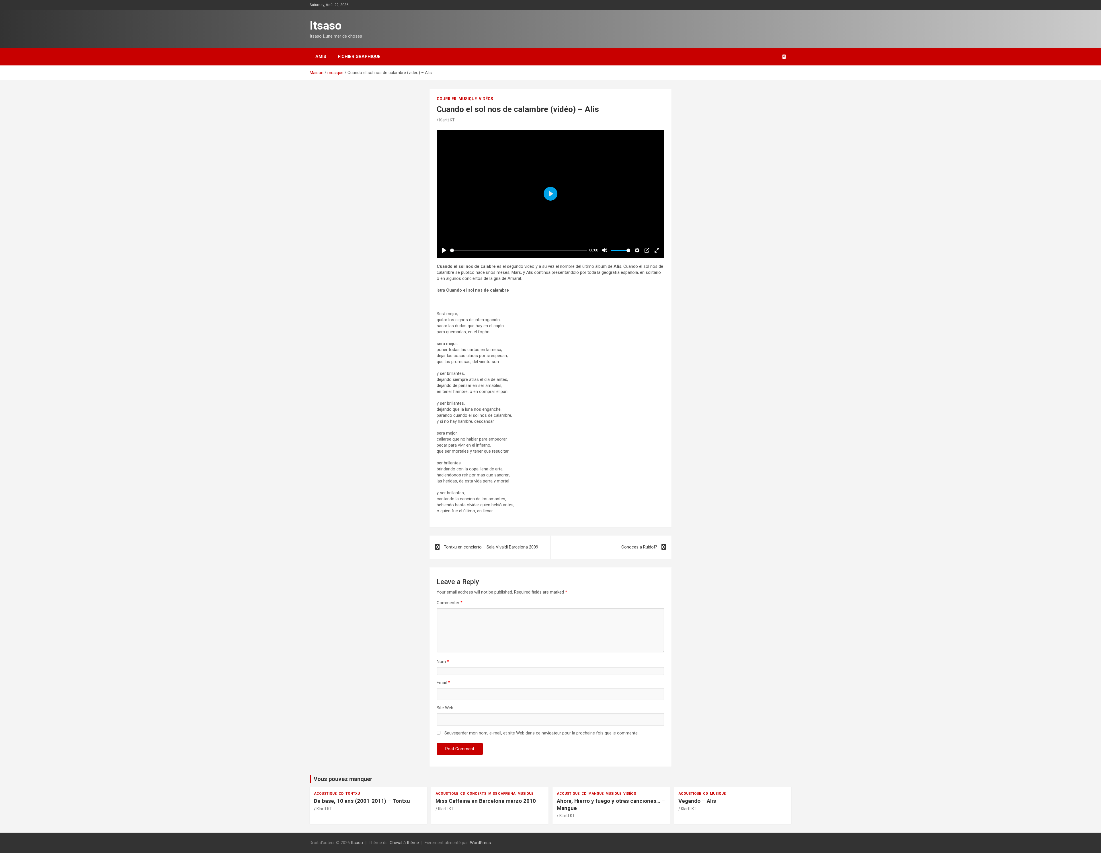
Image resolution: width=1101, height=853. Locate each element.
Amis (320, 56)
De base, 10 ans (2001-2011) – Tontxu (362, 801)
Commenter (449, 602)
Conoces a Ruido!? (639, 547)
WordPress (480, 842)
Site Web (445, 707)
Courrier (446, 98)
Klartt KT (447, 120)
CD (341, 794)
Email (443, 682)
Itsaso (325, 25)
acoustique (325, 794)
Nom (443, 661)
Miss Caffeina (502, 794)
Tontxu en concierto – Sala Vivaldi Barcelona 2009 (491, 547)
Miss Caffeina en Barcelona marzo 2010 (486, 801)
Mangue (596, 794)
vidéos (486, 98)
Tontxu (352, 794)
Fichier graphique (359, 56)
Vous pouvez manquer (343, 779)
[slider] (518, 250)
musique (467, 98)
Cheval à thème (404, 842)
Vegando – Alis (697, 801)
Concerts (476, 794)
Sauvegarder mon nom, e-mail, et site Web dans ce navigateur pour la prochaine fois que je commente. (541, 733)
